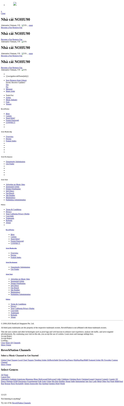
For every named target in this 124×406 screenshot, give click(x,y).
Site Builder (10, 195)
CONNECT (10, 122)
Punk (112, 381)
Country (112, 379)
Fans (7, 102)
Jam (86, 381)
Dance (3, 381)
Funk (44, 381)
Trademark (10, 218)
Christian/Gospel (87, 379)
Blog (8, 114)
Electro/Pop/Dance (66, 360)
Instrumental (80, 381)
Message (9, 89)
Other (104, 381)
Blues (36, 379)
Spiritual (45, 384)
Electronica (22, 381)
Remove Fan (17, 27)
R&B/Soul (119, 381)
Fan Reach (10, 193)
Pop (108, 381)
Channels (16, 343)
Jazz (90, 381)
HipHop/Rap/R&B (81, 360)
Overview (9, 137)
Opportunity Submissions (15, 162)
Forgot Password (12, 120)
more (31, 25)
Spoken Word (54, 384)
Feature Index (11, 141)
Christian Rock (75, 379)
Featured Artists (95, 360)
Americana (21, 379)
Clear (3, 343)
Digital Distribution (13, 189)
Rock (13, 384)
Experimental (32, 381)
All (2, 375)
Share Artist (10, 91)
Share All (9, 343)
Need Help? (10, 118)
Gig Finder (10, 164)
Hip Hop (55, 381)
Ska (40, 384)
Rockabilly (20, 384)
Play (8, 377)
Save (8, 80)
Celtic (58, 379)
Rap (2, 384)
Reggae (7, 384)
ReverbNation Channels (21, 403)
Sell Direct (10, 191)
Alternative (5, 379)
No (7, 87)
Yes (7, 85)
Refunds (9, 220)
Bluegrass (29, 379)
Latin (95, 381)
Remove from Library (18, 80)
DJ (117, 379)
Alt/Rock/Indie (52, 360)
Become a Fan (6, 27)
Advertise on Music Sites (15, 184)
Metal (99, 381)
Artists (8, 98)
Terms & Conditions (13, 209)
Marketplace (10, 198)
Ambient (13, 379)
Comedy (105, 379)
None (6, 375)
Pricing (8, 139)
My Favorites (106, 360)
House (68, 381)
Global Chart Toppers (9, 360)
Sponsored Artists (12, 187)
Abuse (8, 223)
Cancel (3, 377)
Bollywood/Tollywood (47, 379)
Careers (9, 116)
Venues (8, 104)
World (62, 384)
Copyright (10, 216)
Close (3, 13)
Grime (48, 381)
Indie (73, 381)
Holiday (62, 381)
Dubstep (9, 381)
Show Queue (6, 345)
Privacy (9, 212)
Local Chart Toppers (26, 360)
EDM (15, 381)
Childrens (65, 379)
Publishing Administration (16, 200)
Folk (39, 381)
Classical (98, 379)
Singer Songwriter (31, 384)
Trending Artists (40, 360)
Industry (11, 100)
